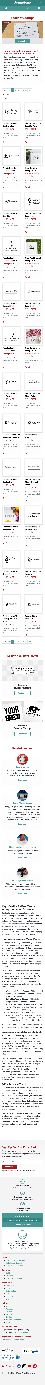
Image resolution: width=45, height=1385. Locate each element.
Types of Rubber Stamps (22, 803)
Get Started (22, 693)
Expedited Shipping (16, 1248)
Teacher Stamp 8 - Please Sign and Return (32, 482)
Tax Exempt (10, 1317)
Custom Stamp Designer (15, 1260)
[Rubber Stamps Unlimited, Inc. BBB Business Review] (18, 1351)
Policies (9, 1312)
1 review (36, 263)
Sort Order (5, 95)
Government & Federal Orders (13, 1340)
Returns (9, 1314)
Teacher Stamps (22, 767)
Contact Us (10, 1286)
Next (25, 90)
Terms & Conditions (13, 1320)
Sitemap (9, 1299)
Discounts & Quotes (20, 1332)
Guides (8, 1273)
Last (29, 90)
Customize (22, 41)
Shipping (9, 1306)
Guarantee (10, 1309)
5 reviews (37, 173)
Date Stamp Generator (14, 1263)
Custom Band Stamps (14, 1266)
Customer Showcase (14, 1278)
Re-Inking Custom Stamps (22, 881)
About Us (9, 1296)
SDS (7, 1294)
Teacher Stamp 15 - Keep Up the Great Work (10, 618)
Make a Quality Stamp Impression (22, 847)
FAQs (8, 1288)
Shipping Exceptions (29, 1248)
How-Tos (9, 1276)
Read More (22, 780)
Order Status (11, 1291)
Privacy (9, 1322)
